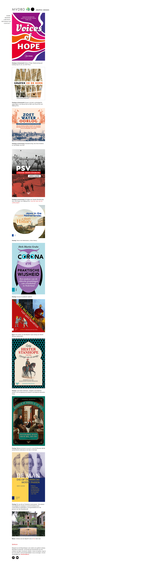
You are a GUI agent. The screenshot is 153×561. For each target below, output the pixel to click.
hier (34, 538)
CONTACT (7, 23)
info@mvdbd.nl (25, 554)
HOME (8, 15)
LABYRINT (7, 19)
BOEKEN (7, 17)
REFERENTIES (6, 21)
